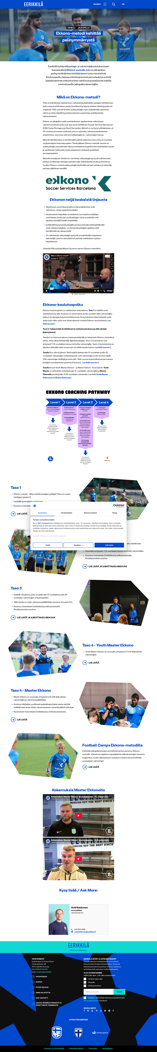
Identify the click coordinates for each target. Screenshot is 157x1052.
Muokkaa (77, 545)
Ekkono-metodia (76, 70)
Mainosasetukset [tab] (90, 513)
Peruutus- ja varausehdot (54, 1049)
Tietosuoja (93, 1049)
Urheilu (71, 28)
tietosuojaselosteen (91, 1001)
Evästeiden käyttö (76, 1049)
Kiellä (48, 545)
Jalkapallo (84, 28)
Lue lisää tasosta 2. (103, 347)
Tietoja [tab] (114, 513)
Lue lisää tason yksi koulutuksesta (28, 501)
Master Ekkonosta (63, 378)
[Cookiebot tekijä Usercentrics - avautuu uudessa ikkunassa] (115, 505)
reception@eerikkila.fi (43, 972)
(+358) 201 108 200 (41, 969)
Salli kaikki (109, 545)
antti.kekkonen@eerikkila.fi (85, 932)
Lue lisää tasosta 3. (90, 362)
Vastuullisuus (107, 1049)
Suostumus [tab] (42, 513)
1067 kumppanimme (45, 523)
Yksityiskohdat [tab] (66, 513)
